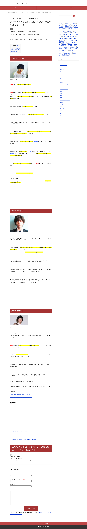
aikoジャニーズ (62, 23)
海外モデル (62, 108)
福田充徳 (72, 47)
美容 (61, 113)
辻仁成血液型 (67, 53)
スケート (62, 73)
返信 (12, 462)
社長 (61, 110)
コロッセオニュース (18, 3)
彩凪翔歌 (64, 31)
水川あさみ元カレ (69, 41)
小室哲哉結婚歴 (69, 28)
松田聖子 (71, 36)
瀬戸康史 (70, 44)
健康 (61, 93)
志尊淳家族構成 (19, 431)
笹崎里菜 (70, 48)
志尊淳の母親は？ (15, 49)
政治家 (61, 102)
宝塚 (61, 97)
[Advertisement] (31, 197)
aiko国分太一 (68, 23)
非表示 (17, 45)
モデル (61, 86)
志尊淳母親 (25, 431)
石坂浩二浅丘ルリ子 (66, 47)
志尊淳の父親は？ (15, 51)
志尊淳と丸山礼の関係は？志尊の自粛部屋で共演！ (21, 397)
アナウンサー (72, 7)
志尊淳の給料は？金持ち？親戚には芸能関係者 (20, 394)
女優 (15, 7)
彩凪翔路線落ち (70, 31)
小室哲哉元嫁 (64, 28)
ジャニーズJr (62, 71)
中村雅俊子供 (66, 25)
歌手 (44, 7)
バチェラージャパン (64, 84)
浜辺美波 (64, 44)
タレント (62, 78)
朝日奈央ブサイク (68, 34)
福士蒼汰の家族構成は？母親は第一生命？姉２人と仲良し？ (25, 439)
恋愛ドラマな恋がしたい (65, 100)
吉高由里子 (68, 27)
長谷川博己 (66, 55)
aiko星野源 (73, 23)
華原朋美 (65, 50)
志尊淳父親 (31, 431)
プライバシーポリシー (44, 523)
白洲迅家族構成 (63, 45)
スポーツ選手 (62, 76)
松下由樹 (64, 36)
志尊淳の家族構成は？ (16, 48)
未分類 (61, 104)
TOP (14, 12)
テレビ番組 (62, 80)
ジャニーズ (62, 69)
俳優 (29, 7)
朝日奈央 (67, 32)
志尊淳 (14, 431)
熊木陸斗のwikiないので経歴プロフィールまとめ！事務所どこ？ (36, 436)
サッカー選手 (62, 67)
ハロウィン (62, 82)
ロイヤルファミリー (64, 89)
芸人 (58, 7)
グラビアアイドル (63, 65)
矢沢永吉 (70, 45)
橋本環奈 (68, 38)
